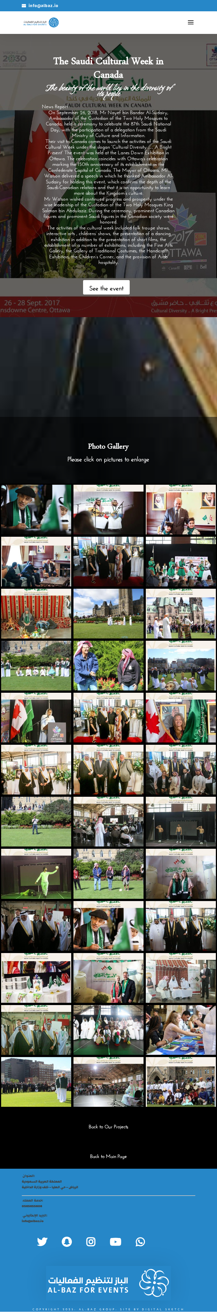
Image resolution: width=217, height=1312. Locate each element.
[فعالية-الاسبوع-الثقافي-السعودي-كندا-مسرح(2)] (36, 898)
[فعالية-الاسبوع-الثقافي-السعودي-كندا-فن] (36, 533)
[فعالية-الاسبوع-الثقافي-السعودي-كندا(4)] (36, 793)
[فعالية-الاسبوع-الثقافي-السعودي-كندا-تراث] (108, 1054)
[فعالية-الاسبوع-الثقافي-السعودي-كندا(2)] (108, 793)
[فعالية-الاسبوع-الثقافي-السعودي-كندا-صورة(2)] (36, 950)
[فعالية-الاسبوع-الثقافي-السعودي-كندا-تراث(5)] (36, 689)
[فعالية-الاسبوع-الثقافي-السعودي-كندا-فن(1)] (108, 950)
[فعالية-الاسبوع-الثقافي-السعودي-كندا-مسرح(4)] (108, 845)
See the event (106, 287)
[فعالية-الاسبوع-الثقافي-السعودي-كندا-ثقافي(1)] (108, 637)
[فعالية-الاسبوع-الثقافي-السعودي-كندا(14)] (36, 741)
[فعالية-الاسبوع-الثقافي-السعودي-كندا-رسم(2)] (181, 1054)
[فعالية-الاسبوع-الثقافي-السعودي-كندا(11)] (181, 793)
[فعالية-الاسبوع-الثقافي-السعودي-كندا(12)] (36, 845)
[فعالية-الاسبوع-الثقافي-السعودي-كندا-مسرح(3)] (181, 845)
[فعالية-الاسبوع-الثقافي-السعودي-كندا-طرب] (108, 533)
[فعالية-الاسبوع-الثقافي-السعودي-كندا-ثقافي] (181, 637)
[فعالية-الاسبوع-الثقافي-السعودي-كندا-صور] (181, 898)
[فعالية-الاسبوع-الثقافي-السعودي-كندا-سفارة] (181, 533)
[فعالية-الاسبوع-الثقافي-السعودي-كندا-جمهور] (108, 1106)
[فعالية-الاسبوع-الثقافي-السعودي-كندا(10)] (108, 1002)
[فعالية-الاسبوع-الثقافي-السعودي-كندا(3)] (108, 741)
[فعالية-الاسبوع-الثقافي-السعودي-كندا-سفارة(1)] (36, 585)
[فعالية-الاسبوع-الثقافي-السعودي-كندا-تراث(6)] (181, 585)
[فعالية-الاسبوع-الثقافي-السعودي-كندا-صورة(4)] (181, 1106)
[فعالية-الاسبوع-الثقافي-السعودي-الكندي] (36, 1002)
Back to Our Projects (108, 1126)
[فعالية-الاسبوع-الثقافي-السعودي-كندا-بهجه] (108, 689)
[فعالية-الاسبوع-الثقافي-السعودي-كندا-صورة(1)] (108, 898)
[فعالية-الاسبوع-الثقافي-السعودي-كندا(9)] (181, 741)
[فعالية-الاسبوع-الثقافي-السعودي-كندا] (181, 1002)
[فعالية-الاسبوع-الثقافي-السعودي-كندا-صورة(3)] (36, 1106)
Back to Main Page (108, 1155)
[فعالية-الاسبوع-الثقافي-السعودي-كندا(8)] (36, 1054)
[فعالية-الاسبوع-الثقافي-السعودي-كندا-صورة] (108, 585)
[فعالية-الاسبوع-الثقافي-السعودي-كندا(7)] (181, 950)
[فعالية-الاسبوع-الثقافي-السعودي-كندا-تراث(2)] (181, 689)
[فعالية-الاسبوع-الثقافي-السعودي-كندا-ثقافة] (36, 637)
